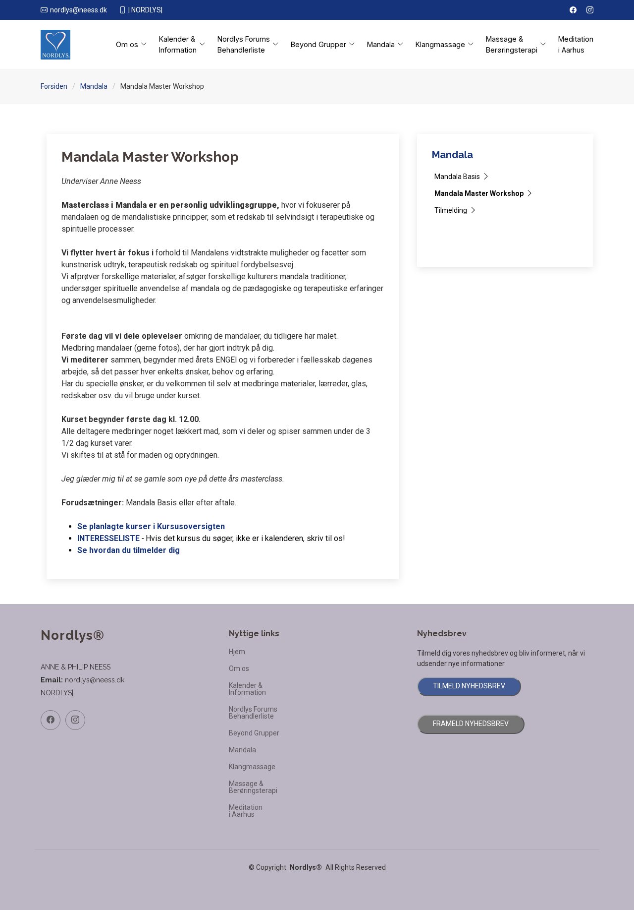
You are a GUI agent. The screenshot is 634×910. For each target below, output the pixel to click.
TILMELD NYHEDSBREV (469, 686)
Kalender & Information (247, 689)
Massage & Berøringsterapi (253, 787)
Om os (239, 668)
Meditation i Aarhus (575, 44)
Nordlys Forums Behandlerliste (253, 713)
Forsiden (54, 86)
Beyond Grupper (254, 732)
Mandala (93, 86)
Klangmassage (252, 766)
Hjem (237, 651)
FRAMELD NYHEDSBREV (471, 724)
